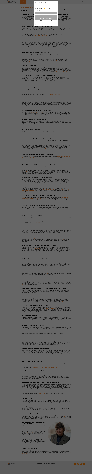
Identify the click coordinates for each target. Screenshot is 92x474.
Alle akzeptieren (46, 13)
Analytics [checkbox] (42, 8)
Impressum (50, 22)
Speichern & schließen (46, 15)
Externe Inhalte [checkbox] (38, 10)
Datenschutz (55, 22)
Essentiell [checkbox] (38, 8)
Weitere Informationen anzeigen (45, 20)
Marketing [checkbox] (48, 8)
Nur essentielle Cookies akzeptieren (46, 18)
